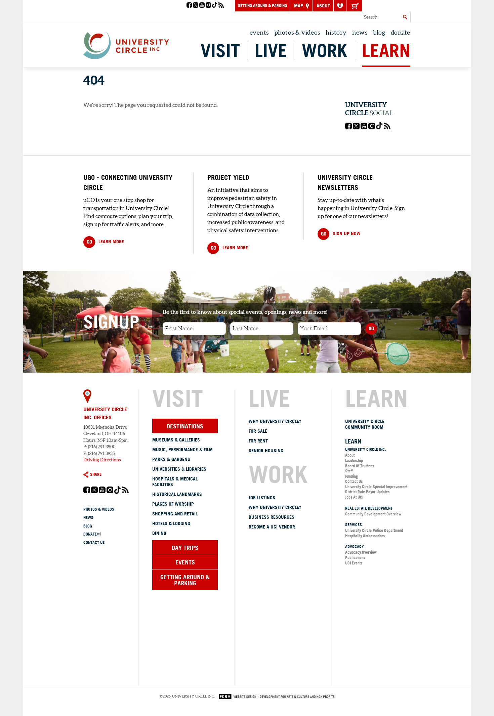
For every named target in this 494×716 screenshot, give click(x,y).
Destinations (185, 426)
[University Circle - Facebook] (189, 6)
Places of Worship (173, 504)
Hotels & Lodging (171, 523)
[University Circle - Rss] (221, 6)
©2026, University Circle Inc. (187, 696)
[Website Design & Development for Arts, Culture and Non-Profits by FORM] (274, 696)
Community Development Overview (373, 514)
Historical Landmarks (177, 494)
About (323, 6)
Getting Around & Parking (262, 5)
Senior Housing (266, 451)
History (336, 32)
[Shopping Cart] (354, 5)
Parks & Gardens (171, 459)
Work (324, 50)
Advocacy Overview (361, 552)
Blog (379, 32)
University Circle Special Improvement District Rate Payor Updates (376, 489)
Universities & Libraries (179, 469)
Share (95, 474)
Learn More (229, 248)
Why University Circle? (275, 421)
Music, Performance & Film (182, 450)
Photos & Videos (297, 32)
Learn (386, 50)
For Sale (258, 431)
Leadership (354, 460)
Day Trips (185, 547)
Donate (400, 32)
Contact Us (94, 542)
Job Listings (262, 498)
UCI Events (353, 563)
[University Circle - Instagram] (208, 6)
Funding (351, 476)
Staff (349, 471)
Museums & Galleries (176, 440)
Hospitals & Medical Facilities (175, 482)
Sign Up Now (341, 233)
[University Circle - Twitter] (195, 6)
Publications (355, 557)
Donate (92, 534)
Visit (220, 50)
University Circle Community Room (364, 424)
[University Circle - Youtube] (202, 6)
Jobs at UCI (354, 497)
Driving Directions (102, 459)
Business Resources (271, 517)
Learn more (105, 242)
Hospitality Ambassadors (365, 536)
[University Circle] (126, 43)
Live (271, 50)
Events (259, 32)
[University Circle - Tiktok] (214, 6)
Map (299, 6)
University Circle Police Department (374, 530)
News (359, 32)
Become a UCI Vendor (272, 527)
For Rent (258, 441)
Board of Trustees (359, 466)
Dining (159, 533)
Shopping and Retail (175, 514)
